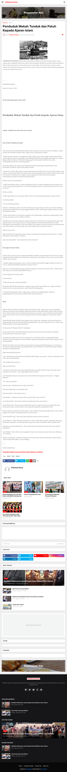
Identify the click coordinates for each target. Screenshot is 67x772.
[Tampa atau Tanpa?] (7, 606)
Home (20, 766)
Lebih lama (60, 543)
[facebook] (25, 689)
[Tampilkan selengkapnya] (37, 460)
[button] (2, 2)
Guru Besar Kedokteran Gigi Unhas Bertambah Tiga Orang (11, 515)
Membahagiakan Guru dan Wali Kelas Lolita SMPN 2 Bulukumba (12, 495)
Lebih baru (7, 543)
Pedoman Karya (17, 468)
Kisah (13, 456)
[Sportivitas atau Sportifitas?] (7, 591)
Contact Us (38, 766)
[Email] (34, 460)
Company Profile (28, 766)
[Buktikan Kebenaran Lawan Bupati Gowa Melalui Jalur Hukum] (6, 705)
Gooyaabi (44, 769)
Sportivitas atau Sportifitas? (20, 588)
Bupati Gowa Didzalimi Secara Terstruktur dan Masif (27, 596)
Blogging (29, 769)
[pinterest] (41, 689)
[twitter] (29, 689)
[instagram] (37, 689)
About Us (45, 766)
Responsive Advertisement (33, 625)
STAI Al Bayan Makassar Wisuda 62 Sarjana (52, 495)
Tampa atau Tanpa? (18, 604)
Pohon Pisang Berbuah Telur (32, 494)
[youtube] (33, 689)
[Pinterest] (30, 460)
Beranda (5, 22)
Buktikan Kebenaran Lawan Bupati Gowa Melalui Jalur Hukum (29, 702)
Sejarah (18, 456)
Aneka (10, 22)
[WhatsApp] (27, 460)
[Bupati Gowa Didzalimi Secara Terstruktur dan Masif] (7, 599)
